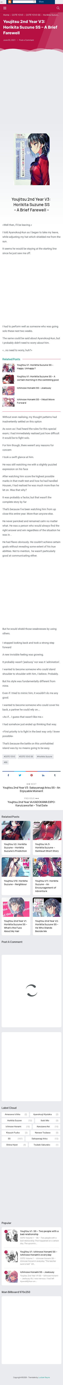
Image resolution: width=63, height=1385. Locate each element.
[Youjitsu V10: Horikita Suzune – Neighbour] (16, 867)
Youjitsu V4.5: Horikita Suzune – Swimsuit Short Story (47, 847)
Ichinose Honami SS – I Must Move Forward (36, 401)
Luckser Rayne (44, 1377)
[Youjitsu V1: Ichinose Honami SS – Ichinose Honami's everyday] (12, 1256)
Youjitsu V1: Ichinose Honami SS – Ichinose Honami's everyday (38, 1253)
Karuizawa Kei (43, 1126)
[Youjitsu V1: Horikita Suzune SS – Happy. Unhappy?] (8, 367)
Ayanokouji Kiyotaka (42, 1114)
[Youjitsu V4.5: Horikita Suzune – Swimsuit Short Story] (47, 830)
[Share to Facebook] (8, 775)
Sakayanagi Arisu (39, 1138)
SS (6, 762)
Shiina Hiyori (12, 1145)
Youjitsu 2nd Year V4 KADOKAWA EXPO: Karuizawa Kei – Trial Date (31, 803)
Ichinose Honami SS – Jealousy (34, 387)
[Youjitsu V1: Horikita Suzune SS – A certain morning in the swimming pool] (8, 379)
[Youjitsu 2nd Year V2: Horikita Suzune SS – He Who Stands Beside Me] (47, 907)
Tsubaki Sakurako (42, 1145)
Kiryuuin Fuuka (13, 1132)
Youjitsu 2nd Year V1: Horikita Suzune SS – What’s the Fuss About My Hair (15, 926)
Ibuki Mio (45, 1120)
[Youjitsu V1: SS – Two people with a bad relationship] (12, 1236)
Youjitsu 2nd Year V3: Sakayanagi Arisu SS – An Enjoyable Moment (31, 789)
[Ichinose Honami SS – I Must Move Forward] (8, 402)
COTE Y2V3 (10, 756)
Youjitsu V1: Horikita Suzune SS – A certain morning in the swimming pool (38, 378)
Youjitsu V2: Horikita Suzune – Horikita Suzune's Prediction (15, 847)
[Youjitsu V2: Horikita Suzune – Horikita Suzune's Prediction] (16, 830)
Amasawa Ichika (12, 1114)
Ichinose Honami (13, 1126)
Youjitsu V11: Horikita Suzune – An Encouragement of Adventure (46, 886)
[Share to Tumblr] (55, 775)
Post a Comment (26, 40)
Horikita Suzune (45, 756)
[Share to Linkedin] (43, 775)
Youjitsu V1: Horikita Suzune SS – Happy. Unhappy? (35, 366)
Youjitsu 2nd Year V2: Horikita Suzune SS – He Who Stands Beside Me (47, 926)
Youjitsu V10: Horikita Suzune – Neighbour (15, 882)
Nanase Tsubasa (42, 1132)
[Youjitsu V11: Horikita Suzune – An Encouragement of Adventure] (47, 867)
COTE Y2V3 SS (26, 756)
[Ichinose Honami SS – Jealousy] (8, 390)
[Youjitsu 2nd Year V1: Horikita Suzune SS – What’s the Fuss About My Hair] (16, 907)
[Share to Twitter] (20, 775)
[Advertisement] (31, 92)
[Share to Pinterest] (31, 775)
